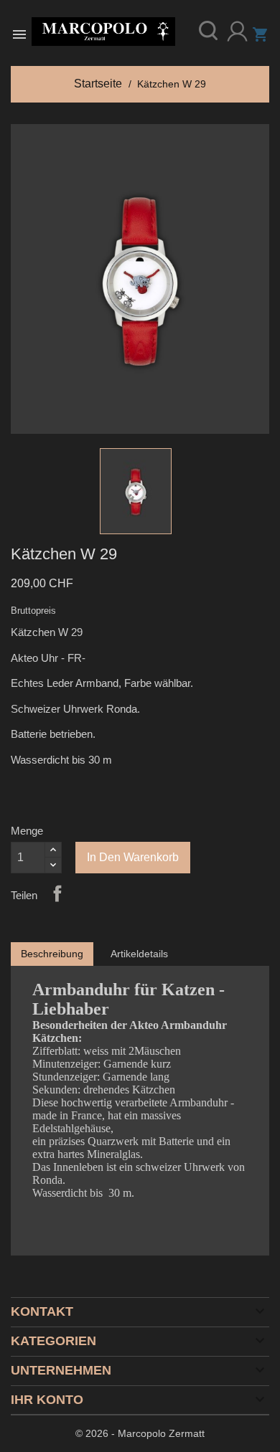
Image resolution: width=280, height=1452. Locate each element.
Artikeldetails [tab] (139, 953)
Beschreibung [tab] (52, 953)
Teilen (57, 893)
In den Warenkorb (133, 857)
